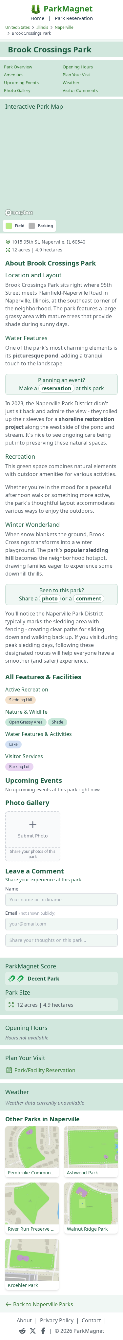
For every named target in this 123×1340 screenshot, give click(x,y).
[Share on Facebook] (43, 1331)
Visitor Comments (80, 90)
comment (88, 598)
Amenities (13, 75)
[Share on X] (33, 1331)
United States (17, 27)
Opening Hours (78, 67)
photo (50, 598)
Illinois (42, 27)
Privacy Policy (56, 1320)
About (24, 1320)
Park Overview (18, 67)
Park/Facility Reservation (44, 1070)
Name (11, 889)
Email (30, 913)
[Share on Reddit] (22, 1331)
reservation (56, 388)
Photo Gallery (17, 90)
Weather (71, 82)
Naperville (64, 27)
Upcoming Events (21, 82)
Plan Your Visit (76, 75)
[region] (61, 166)
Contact (91, 1320)
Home (37, 18)
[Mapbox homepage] (19, 212)
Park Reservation (74, 18)
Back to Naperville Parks (43, 1304)
